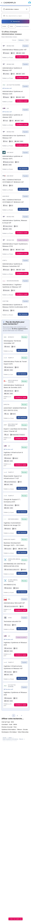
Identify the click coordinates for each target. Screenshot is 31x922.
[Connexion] (29, 2)
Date (27, 40)
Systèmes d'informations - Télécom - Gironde (15, 729)
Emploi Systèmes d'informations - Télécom (13, 739)
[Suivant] (21, 715)
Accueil (4, 737)
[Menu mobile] (1, 2)
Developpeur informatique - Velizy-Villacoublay (15, 732)
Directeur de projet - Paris (9, 727)
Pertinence (21, 40)
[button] (27, 9)
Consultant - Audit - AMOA (9, 724)
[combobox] (15, 9)
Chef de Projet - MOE (8, 722)
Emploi (10, 737)
